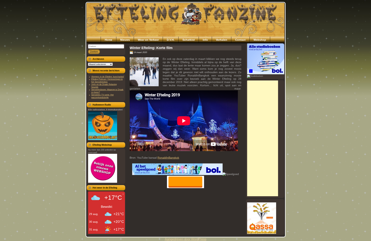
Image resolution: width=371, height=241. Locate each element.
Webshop (260, 39)
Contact (240, 39)
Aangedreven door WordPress (185, 239)
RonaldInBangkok (168, 157)
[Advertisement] (262, 138)
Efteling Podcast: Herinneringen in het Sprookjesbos (107, 80)
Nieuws (125, 39)
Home (108, 39)
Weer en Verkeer (148, 39)
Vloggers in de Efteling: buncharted (107, 76)
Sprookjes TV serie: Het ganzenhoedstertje (102, 96)
